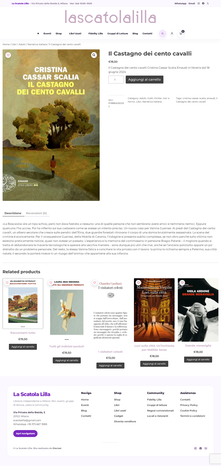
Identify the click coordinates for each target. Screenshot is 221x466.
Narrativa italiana (37, 44)
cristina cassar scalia (194, 98)
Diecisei (57, 448)
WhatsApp (180, 3)
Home (6, 44)
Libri (14, 44)
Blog (135, 33)
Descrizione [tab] (13, 213)
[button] (94, 55)
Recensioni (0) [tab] (36, 213)
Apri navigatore (25, 433)
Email (192, 3)
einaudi (211, 98)
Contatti (147, 33)
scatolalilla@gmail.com (27, 420)
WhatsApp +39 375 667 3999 (30, 424)
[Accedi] (172, 33)
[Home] (38, 33)
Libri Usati (75, 33)
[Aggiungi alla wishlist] (8, 55)
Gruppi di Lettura (117, 33)
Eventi (47, 33)
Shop (59, 33)
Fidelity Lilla (95, 33)
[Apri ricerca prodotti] (162, 33)
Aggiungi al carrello (144, 79)
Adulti (22, 44)
